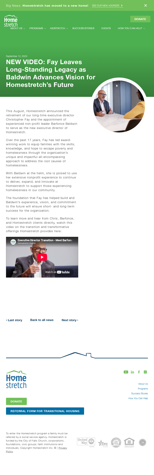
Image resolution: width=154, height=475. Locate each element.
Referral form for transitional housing (45, 411)
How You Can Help (138, 398)
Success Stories (139, 393)
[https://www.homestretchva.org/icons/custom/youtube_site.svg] (126, 371)
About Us (143, 383)
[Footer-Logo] (18, 379)
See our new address (105, 5)
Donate (140, 19)
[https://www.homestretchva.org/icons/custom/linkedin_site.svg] (132, 371)
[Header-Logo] (11, 20)
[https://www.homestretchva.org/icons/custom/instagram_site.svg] (145, 371)
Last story (14, 320)
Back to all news (42, 320)
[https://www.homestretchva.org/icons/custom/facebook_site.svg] (139, 371)
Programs (143, 388)
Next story (70, 320)
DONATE (16, 401)
